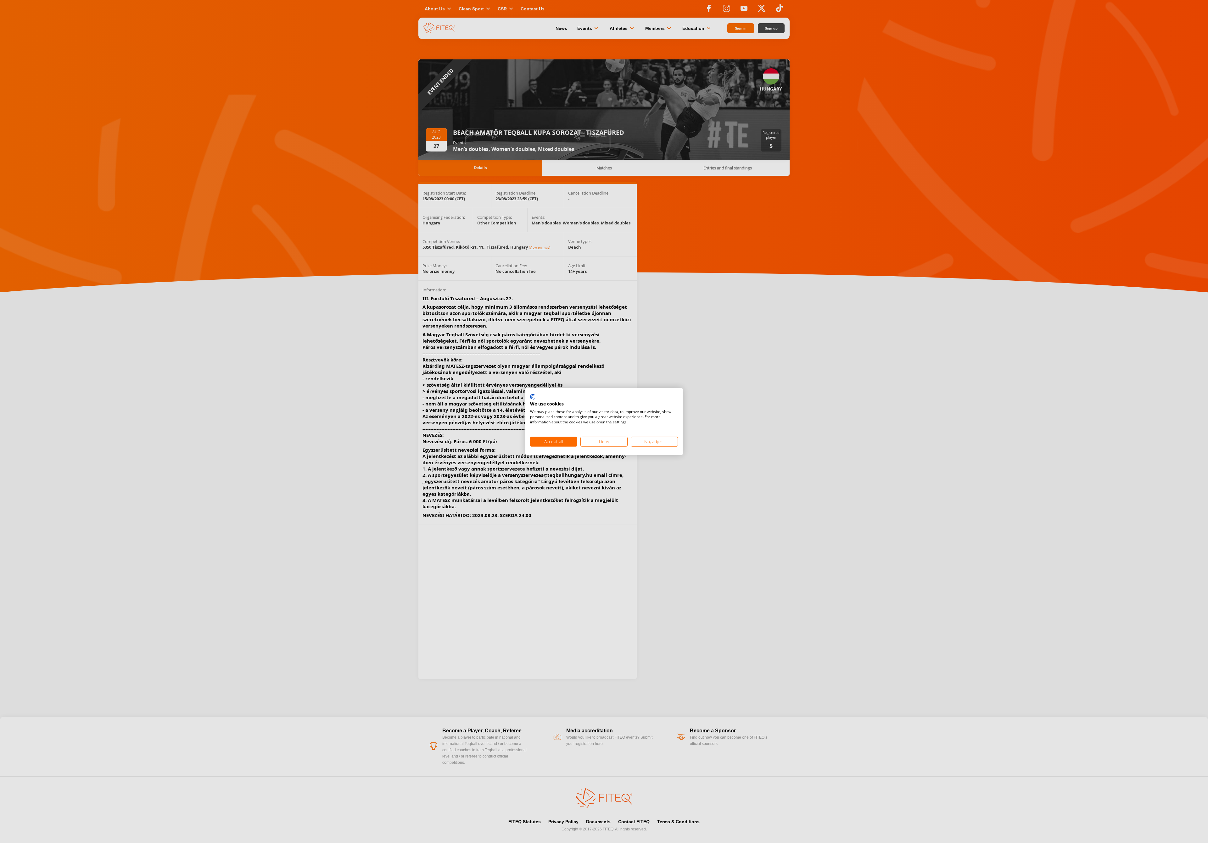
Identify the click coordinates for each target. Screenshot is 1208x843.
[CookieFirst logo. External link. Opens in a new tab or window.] (532, 397)
